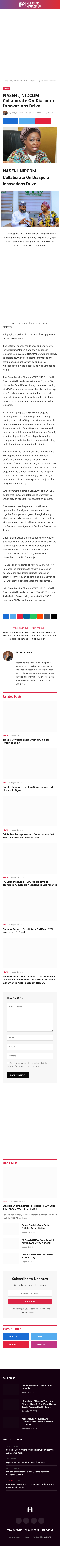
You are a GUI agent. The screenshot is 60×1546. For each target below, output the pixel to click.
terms (44, 1309)
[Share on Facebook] (10, 121)
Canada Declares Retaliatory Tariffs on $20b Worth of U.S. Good (28, 930)
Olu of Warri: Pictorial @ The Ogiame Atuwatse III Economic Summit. (29, 1473)
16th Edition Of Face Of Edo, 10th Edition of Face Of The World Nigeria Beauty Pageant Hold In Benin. (39, 1404)
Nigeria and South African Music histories (25, 1462)
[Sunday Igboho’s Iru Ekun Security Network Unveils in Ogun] (30, 763)
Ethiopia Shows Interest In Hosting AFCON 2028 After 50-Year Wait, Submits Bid (29, 1207)
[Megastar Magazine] (30, 4)
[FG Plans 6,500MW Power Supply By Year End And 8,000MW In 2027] (11, 1243)
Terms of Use (32, 1530)
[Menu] (5, 4)
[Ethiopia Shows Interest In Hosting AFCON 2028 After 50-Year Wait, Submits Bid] (30, 1182)
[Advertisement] (30, 45)
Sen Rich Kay (11, 1481)
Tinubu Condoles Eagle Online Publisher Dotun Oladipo (26, 741)
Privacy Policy (14, 1530)
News (6, 89)
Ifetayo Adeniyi (17, 113)
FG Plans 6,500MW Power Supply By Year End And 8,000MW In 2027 (38, 1241)
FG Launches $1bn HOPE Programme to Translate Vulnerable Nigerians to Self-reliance (30, 883)
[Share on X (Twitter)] (27, 121)
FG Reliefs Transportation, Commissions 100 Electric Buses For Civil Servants (28, 836)
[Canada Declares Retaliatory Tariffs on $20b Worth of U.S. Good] (30, 905)
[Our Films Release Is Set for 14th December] (11, 1389)
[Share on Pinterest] (43, 121)
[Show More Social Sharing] (54, 121)
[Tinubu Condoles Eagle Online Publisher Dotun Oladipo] (30, 716)
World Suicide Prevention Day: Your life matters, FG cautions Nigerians (15, 635)
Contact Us (47, 1530)
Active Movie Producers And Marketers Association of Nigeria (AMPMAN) (37, 1421)
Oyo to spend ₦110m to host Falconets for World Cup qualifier (44, 635)
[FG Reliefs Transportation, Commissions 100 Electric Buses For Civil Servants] (30, 811)
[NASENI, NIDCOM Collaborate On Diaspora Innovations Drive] (30, 145)
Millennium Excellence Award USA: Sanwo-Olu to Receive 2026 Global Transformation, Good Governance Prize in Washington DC (30, 979)
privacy (25, 1312)
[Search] (55, 4)
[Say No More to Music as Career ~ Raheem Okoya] (11, 1258)
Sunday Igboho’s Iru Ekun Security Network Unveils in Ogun (28, 788)
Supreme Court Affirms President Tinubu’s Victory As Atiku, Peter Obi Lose (30, 1451)
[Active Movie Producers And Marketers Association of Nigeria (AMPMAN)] (11, 1422)
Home (5, 81)
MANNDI (47, 1537)
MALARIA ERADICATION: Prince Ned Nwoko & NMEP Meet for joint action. (30, 1485)
